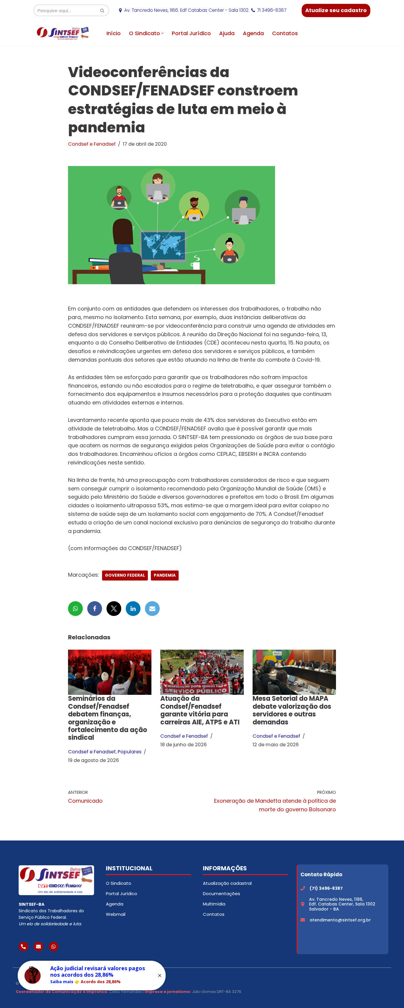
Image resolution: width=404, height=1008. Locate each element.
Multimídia (214, 904)
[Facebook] (94, 608)
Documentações (221, 893)
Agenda (253, 33)
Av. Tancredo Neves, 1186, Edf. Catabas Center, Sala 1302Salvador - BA (342, 904)
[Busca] (102, 10)
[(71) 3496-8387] (302, 888)
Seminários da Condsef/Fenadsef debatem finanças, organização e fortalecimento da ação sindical (107, 718)
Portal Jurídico (191, 33)
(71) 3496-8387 (326, 888)
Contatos (285, 33)
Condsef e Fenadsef (92, 144)
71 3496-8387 (271, 10)
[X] (113, 608)
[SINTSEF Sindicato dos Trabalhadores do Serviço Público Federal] (63, 33)
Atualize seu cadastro (336, 10)
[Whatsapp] (53, 946)
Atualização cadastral (227, 883)
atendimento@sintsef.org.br (340, 920)
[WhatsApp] (75, 608)
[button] (162, 33)
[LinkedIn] (133, 608)
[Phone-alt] (23, 946)
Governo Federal (125, 575)
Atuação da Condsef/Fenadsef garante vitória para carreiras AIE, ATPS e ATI (200, 710)
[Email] (152, 608)
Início (113, 33)
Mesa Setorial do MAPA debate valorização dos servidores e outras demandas (292, 710)
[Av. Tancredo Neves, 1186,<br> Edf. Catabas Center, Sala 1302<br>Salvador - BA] (302, 904)
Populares (129, 751)
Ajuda (227, 33)
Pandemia (165, 575)
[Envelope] (38, 946)
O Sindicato (118, 883)
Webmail (115, 914)
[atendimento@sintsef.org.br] (302, 920)
